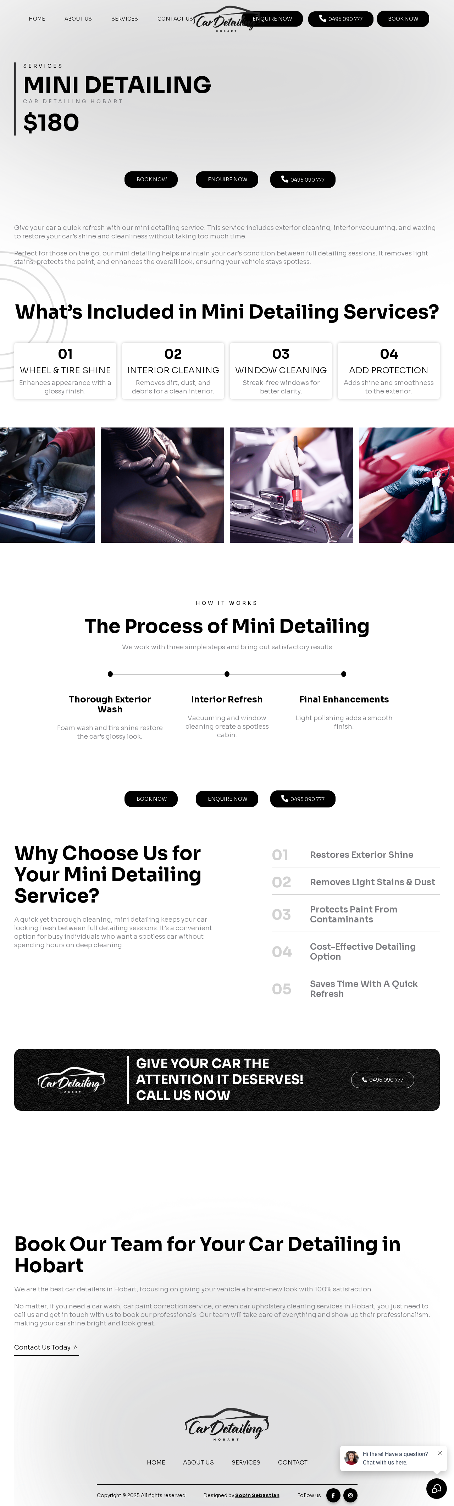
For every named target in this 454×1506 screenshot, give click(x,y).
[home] (227, 19)
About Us (78, 19)
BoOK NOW (403, 19)
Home (37, 19)
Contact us (175, 19)
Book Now (151, 179)
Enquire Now (272, 19)
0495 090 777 (340, 18)
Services (124, 19)
